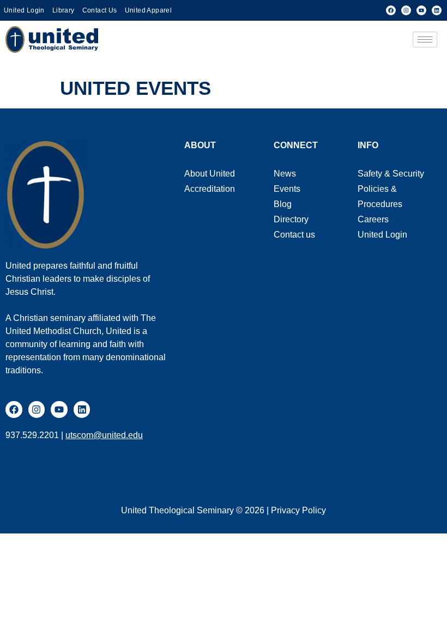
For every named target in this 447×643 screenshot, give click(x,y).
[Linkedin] (437, 10)
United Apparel (148, 10)
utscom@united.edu (104, 435)
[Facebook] (391, 10)
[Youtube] (421, 10)
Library (63, 10)
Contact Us (99, 10)
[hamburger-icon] (425, 39)
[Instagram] (406, 10)
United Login (24, 10)
